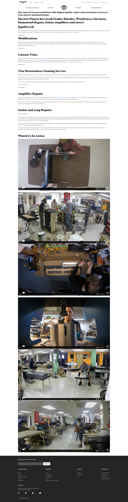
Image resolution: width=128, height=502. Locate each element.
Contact (42, 2)
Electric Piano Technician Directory (52, 480)
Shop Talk (36, 2)
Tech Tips (47, 478)
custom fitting (39, 60)
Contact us (34, 120)
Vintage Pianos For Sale (105, 478)
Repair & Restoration (105, 472)
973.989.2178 (20, 480)
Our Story (79, 472)
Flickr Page (46, 61)
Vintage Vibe (27, 498)
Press (78, 476)
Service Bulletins (49, 476)
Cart (97, 2)
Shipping (19, 474)
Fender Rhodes (55, 97)
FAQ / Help (20, 478)
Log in (82, 2)
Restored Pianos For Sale (32, 7)
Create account (89, 2)
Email (68, 61)
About (30, 2)
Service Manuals (49, 474)
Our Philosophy (80, 474)
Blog (46, 472)
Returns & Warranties (22, 476)
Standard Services (104, 474)
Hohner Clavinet (78, 97)
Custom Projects (104, 476)
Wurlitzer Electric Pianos (64, 97)
